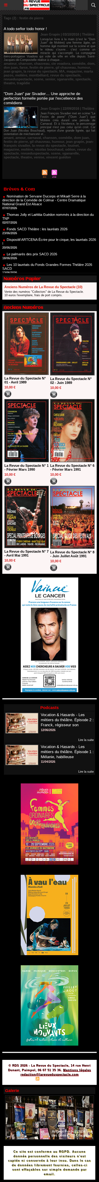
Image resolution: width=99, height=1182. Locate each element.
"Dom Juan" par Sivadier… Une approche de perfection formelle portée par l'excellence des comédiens (43, 98)
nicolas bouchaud (49, 149)
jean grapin (13, 71)
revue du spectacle (65, 75)
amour (20, 138)
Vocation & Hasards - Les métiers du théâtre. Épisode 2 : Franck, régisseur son (67, 720)
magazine (74, 71)
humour (84, 67)
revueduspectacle (18, 79)
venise (39, 157)
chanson (25, 63)
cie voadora (60, 63)
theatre (9, 83)
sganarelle (65, 79)
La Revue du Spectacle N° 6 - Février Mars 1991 (72, 467)
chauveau (42, 63)
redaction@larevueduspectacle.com (49, 1074)
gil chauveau (65, 67)
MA (62, 71)
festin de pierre (41, 67)
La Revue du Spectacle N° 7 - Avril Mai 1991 (26, 553)
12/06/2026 (48, 730)
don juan (11, 67)
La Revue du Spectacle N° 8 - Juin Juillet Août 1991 (72, 554)
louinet (73, 145)
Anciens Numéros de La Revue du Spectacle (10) (43, 287)
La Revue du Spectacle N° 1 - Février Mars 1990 (26, 467)
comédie (78, 63)
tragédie (23, 83)
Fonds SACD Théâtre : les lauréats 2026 (37, 217)
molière (21, 75)
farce (24, 67)
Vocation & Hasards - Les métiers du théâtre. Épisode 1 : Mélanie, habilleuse (67, 752)
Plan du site (24, 1079)
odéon (70, 149)
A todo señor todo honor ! (25, 29)
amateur (10, 63)
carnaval (34, 138)
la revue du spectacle (40, 71)
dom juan (81, 138)
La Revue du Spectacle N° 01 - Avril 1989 (25, 380)
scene (38, 79)
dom (90, 63)
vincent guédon (58, 157)
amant (9, 138)
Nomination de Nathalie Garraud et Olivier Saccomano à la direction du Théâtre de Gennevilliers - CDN (48, 269)
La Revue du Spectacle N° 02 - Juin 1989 (71, 381)
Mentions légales (77, 1070)
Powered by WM (71, 1079)
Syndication (48, 1079)
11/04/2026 (48, 761)
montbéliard (38, 75)
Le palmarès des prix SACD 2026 (32, 242)
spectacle (82, 79)
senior (50, 79)
